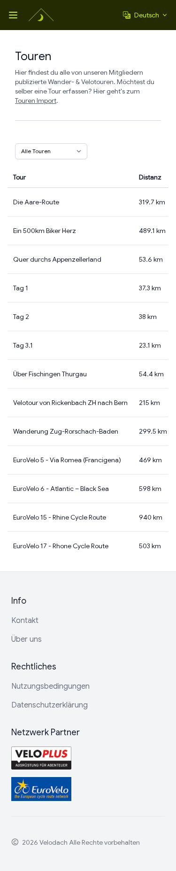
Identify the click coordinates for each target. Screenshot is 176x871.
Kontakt (24, 620)
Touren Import (35, 100)
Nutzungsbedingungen (50, 686)
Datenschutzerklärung (49, 705)
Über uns (26, 639)
